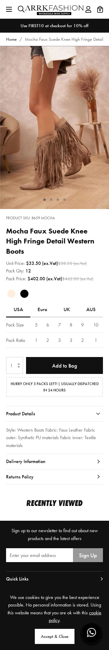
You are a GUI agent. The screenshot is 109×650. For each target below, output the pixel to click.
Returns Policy (20, 477)
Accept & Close (54, 636)
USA (18, 309)
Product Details (20, 413)
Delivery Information (25, 461)
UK (67, 309)
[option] (54, 26)
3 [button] (58, 200)
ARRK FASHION (55, 9)
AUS (91, 309)
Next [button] (98, 127)
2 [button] (51, 200)
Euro (42, 309)
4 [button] (64, 200)
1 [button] (44, 200)
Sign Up (88, 555)
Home (11, 39)
